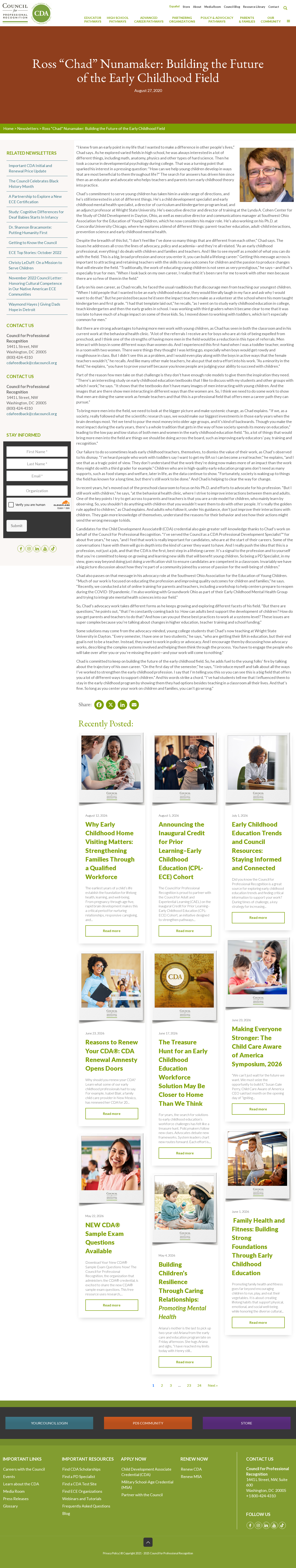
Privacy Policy (111, 1553)
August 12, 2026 (96, 815)
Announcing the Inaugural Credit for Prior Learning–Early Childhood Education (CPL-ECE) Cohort (182, 850)
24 (199, 1385)
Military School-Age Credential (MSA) (147, 1485)
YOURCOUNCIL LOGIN (49, 1423)
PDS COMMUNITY (148, 1423)
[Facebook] (97, 703)
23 (189, 1385)
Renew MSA (191, 1476)
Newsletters (28, 128)
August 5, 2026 (169, 815)
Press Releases (16, 1498)
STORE (246, 1423)
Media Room (212, 6)
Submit (17, 525)
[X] (109, 703)
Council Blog (232, 6)
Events (9, 1476)
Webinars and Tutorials (81, 1498)
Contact (273, 6)
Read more (111, 931)
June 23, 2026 (241, 1020)
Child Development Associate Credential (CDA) (146, 1472)
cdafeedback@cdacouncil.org (32, 362)
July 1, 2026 (240, 815)
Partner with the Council (142, 1494)
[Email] (133, 703)
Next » (213, 1385)
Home (8, 128)
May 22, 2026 (94, 1216)
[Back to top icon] (148, 1542)
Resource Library (254, 6)
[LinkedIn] (121, 703)
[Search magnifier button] (286, 8)
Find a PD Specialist (78, 1476)
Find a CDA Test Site (79, 1483)
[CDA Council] (27, 13)
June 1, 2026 (240, 1211)
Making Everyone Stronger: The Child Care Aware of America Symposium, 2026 (257, 1046)
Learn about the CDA (21, 1483)
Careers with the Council (24, 1469)
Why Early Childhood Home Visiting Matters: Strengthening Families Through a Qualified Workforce (110, 850)
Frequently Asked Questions (86, 1506)
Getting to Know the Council (33, 242)
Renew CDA (191, 1469)
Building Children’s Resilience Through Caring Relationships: (182, 1291)
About (197, 6)
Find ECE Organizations (82, 1491)
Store (186, 6)
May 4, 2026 (167, 1255)
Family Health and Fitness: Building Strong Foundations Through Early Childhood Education (258, 1246)
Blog (66, 1513)
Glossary (10, 1506)
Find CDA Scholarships (81, 1469)
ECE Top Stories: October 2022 (35, 252)
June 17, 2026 (168, 1033)
